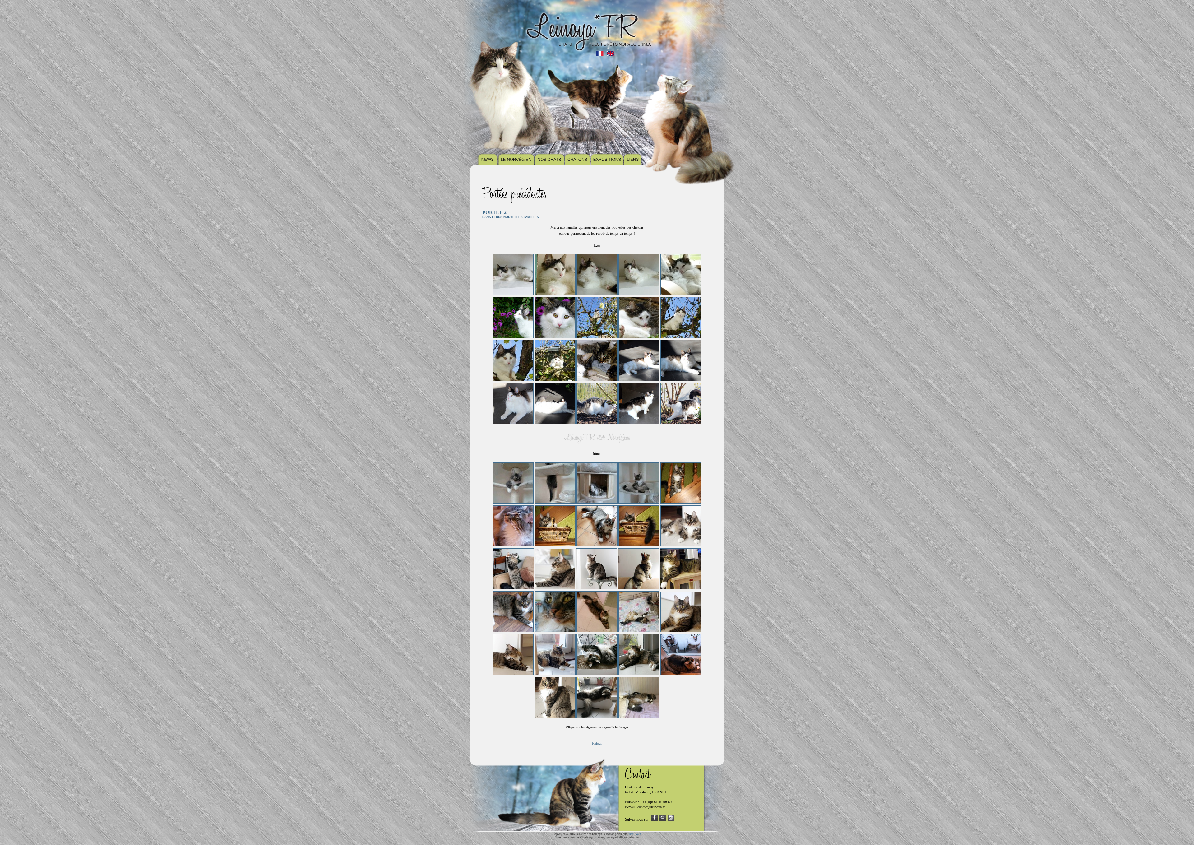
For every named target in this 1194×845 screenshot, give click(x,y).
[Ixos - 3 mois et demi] (680, 294)
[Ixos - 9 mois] (638, 380)
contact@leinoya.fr (651, 807)
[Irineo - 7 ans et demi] (638, 717)
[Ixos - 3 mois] (513, 294)
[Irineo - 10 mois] (638, 588)
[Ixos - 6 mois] (597, 380)
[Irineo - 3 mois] (513, 502)
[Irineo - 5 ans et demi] (597, 717)
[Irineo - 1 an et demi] (555, 631)
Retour (597, 743)
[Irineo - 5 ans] (555, 717)
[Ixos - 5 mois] (597, 337)
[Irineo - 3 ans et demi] (597, 674)
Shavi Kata (634, 834)
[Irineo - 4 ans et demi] (680, 674)
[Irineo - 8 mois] (680, 545)
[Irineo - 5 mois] (680, 502)
